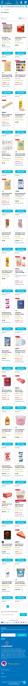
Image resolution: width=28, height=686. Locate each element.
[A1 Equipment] (8, 2)
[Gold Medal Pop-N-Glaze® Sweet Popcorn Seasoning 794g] (20, 105)
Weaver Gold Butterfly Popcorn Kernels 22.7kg (7, 351)
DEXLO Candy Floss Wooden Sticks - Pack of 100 (7, 115)
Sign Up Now (21, 635)
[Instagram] (4, 639)
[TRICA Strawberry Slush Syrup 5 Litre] (7, 380)
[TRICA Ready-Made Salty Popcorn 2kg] (20, 144)
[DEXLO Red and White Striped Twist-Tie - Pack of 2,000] (20, 494)
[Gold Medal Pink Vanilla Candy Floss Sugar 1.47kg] (7, 303)
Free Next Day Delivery (10, 6)
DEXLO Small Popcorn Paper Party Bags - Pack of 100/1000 (20, 391)
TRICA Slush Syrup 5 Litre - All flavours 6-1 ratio (20, 75)
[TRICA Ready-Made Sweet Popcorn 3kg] (7, 65)
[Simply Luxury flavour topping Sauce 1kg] (7, 144)
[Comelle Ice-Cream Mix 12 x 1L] (7, 494)
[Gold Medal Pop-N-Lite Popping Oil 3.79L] (7, 420)
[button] (26, 6)
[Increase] (11, 50)
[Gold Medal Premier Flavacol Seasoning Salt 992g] (7, 261)
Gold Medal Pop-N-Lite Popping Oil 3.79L (7, 430)
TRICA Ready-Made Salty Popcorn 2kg (20, 154)
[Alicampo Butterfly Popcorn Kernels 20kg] (20, 184)
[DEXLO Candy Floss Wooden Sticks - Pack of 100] (7, 105)
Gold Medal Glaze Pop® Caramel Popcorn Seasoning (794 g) (7, 233)
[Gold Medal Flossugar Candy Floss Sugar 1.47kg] (7, 28)
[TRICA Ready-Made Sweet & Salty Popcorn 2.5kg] (7, 184)
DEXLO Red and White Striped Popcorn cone (19, 545)
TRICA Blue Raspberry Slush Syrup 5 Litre (19, 313)
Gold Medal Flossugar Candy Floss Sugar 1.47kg (6, 38)
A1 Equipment (16, 684)
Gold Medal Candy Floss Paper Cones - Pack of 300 (20, 233)
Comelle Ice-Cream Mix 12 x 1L (7, 504)
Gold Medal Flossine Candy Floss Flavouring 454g (20, 38)
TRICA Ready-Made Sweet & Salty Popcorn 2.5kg (7, 194)
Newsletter (3, 628)
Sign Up (23, 614)
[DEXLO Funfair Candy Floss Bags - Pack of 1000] (20, 261)
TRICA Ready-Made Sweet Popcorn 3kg (7, 75)
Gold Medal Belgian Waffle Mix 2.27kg (7, 582)
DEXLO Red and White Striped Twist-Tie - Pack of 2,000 (20, 505)
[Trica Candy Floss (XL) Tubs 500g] (20, 420)
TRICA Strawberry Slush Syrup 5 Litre (7, 390)
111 (18, 606)
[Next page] (20, 606)
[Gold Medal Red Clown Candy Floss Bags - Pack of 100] (7, 456)
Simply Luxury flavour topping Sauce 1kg (6, 154)
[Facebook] (2, 639)
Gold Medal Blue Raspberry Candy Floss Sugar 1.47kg (20, 466)
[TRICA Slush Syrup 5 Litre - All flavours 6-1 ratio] (20, 65)
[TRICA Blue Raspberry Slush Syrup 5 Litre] (20, 303)
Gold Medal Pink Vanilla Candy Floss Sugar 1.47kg (7, 313)
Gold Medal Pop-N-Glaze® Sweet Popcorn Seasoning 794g (20, 115)
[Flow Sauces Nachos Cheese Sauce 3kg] (7, 534)
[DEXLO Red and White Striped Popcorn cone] (20, 534)
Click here (18, 629)
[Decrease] (3, 50)
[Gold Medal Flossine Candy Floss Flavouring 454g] (20, 28)
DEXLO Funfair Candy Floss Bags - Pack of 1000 (20, 271)
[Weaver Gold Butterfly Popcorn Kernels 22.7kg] (7, 341)
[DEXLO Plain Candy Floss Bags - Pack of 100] (20, 341)
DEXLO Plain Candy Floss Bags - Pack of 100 (20, 351)
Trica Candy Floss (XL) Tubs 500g (19, 430)
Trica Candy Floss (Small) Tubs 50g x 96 (20, 582)
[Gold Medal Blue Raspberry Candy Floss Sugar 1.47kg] (20, 456)
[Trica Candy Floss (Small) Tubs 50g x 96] (20, 572)
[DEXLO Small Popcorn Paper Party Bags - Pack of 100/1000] (20, 380)
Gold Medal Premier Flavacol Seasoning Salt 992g (7, 271)
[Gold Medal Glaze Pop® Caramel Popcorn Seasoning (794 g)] (7, 223)
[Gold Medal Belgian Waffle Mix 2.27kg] (7, 572)
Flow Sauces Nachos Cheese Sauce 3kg (7, 544)
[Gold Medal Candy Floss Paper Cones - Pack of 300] (20, 223)
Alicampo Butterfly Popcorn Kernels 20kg (20, 194)
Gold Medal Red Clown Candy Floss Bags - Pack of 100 (7, 466)
